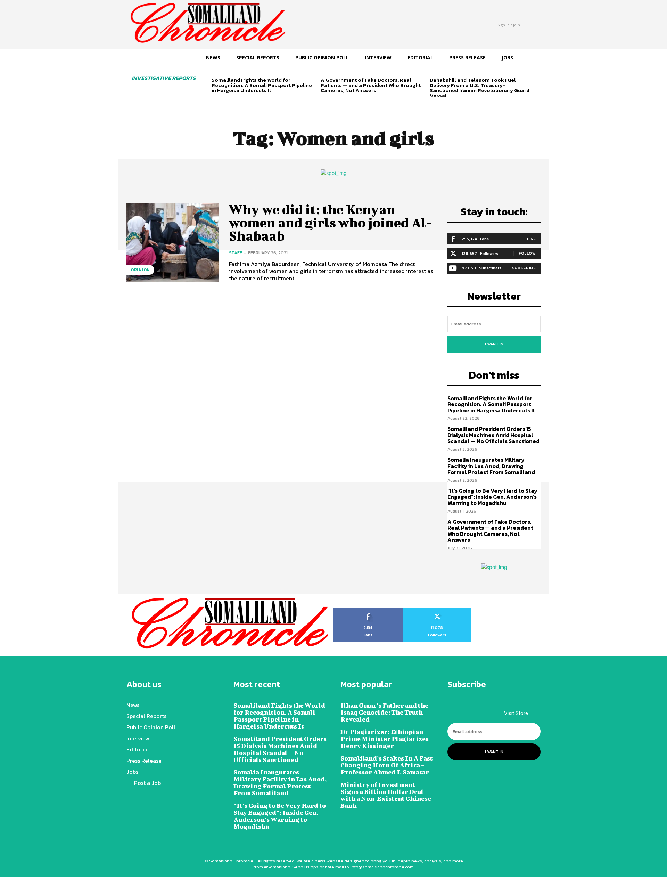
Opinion (140, 270)
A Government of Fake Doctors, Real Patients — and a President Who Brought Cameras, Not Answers (371, 85)
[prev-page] (216, 102)
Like (531, 238)
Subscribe (524, 268)
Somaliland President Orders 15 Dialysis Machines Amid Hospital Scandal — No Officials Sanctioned (493, 435)
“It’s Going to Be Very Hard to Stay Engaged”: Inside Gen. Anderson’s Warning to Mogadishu (492, 496)
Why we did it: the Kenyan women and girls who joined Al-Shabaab (330, 222)
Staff (235, 252)
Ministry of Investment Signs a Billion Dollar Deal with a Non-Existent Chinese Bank (385, 795)
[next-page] (227, 102)
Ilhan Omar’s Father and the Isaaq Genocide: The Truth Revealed (384, 712)
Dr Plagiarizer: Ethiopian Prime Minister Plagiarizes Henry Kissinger (384, 738)
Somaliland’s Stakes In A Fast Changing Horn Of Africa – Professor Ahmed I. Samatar (386, 765)
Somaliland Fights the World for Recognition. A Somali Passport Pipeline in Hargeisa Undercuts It (262, 85)
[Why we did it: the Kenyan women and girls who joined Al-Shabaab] (172, 242)
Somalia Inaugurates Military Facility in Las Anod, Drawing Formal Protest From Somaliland (491, 466)
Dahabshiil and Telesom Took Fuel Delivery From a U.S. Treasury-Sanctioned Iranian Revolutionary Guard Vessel (479, 87)
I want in (494, 344)
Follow (527, 253)
